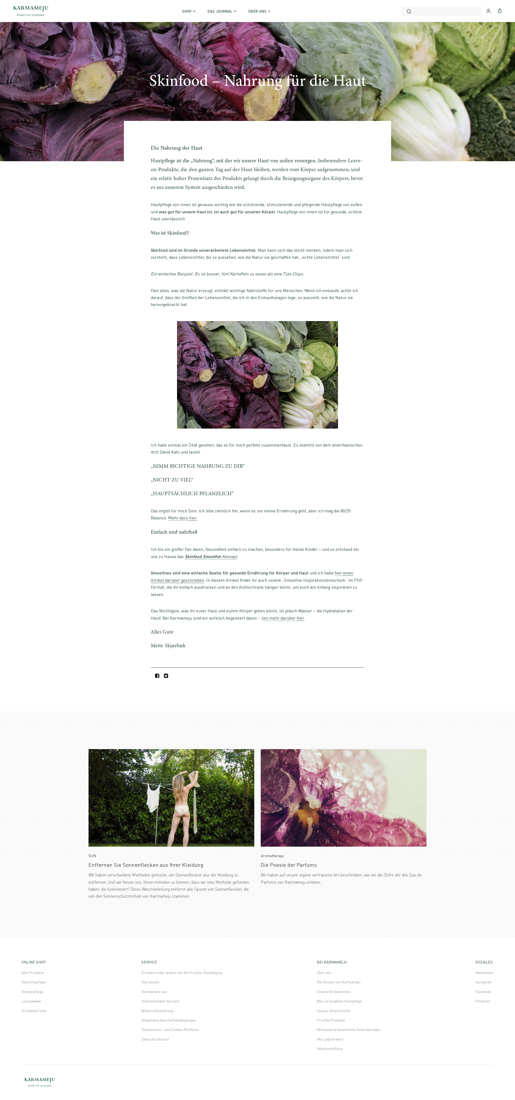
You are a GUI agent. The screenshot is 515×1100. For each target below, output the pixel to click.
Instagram (483, 982)
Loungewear (31, 1001)
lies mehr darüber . (283, 618)
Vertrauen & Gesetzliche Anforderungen (349, 1029)
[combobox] (441, 11)
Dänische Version (155, 1039)
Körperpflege (32, 992)
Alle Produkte (32, 972)
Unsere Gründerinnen (334, 992)
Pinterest (482, 1001)
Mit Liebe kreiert (330, 1039)
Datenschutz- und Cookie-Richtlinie (169, 1029)
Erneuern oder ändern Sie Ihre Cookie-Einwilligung (181, 972)
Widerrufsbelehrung (157, 1011)
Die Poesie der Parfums (289, 864)
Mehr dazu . (182, 517)
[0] (500, 10)
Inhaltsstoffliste (330, 1049)
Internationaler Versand (160, 1001)
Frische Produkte (331, 1020)
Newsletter (484, 972)
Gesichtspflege (33, 982)
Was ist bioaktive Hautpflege (339, 1001)
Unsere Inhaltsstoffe (333, 1011)
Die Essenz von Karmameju (338, 982)
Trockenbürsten (34, 1011)
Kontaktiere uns (154, 992)
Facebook (483, 992)
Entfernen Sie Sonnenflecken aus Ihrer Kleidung (146, 864)
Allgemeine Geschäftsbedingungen (168, 1020)
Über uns (324, 972)
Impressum (150, 982)
